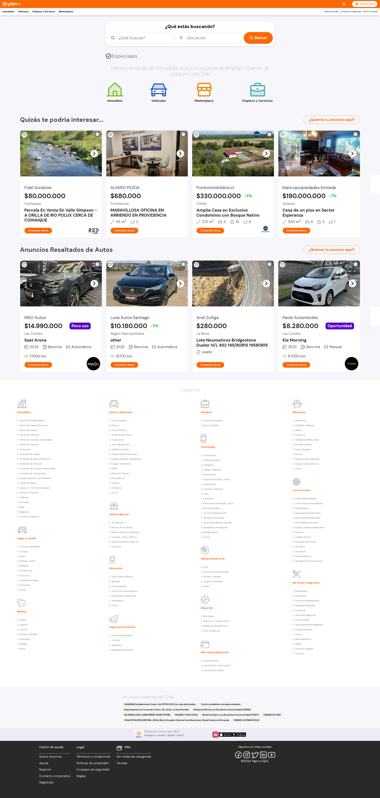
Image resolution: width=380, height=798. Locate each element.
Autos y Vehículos (121, 412)
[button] (94, 153)
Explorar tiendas (331, 11)
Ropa (22, 648)
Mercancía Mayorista (215, 652)
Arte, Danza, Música (122, 576)
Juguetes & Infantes (122, 627)
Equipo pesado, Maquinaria (126, 458)
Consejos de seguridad (350, 11)
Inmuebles (8, 11)
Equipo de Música (121, 463)
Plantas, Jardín (27, 561)
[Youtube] (271, 755)
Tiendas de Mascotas (307, 439)
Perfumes (25, 639)
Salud (298, 643)
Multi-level (300, 595)
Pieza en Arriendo (29, 492)
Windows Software (213, 517)
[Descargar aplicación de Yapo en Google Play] (239, 734)
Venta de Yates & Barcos (125, 541)
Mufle (114, 468)
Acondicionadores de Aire (217, 522)
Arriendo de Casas (30, 454)
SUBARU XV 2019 (272, 714)
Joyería (23, 624)
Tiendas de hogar (29, 580)
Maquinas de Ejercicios (215, 625)
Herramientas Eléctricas (308, 513)
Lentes (23, 629)
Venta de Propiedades (32, 420)
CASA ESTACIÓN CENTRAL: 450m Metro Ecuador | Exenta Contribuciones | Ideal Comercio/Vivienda (176, 720)
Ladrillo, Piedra (303, 537)
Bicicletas (208, 616)
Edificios (24, 497)
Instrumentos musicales (216, 571)
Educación (116, 568)
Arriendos (25, 449)
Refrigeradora (210, 532)
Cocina (23, 551)
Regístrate (46, 782)
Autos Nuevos (119, 430)
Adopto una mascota (307, 463)
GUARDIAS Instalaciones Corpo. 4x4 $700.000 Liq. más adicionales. (160, 704)
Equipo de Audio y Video (216, 479)
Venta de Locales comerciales (36, 439)
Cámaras (208, 465)
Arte (205, 567)
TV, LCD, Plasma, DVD (214, 513)
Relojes (23, 643)
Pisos (22, 556)
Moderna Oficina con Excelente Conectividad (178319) (222, 709)
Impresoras (209, 484)
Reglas (81, 776)
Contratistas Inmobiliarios (309, 503)
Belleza (21, 611)
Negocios (25, 511)
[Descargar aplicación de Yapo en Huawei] (215, 734)
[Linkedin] (263, 755)
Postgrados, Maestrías (123, 595)
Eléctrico (300, 532)
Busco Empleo (211, 425)
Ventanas (25, 585)
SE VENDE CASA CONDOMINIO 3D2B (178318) (147, 714)
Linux (206, 493)
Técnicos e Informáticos (124, 591)
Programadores (303, 629)
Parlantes (208, 498)
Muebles (24, 565)
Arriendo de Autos (121, 434)
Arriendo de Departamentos (35, 458)
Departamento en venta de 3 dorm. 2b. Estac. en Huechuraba (156, 709)
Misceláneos (301, 508)
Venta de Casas (28, 430)
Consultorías (302, 619)
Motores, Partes (120, 473)
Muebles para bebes (122, 649)
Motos (115, 425)
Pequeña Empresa (305, 605)
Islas (22, 507)
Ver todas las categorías (133, 757)
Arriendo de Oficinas (31, 463)
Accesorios (117, 439)
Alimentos (300, 420)
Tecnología (208, 447)
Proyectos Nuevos (29, 516)
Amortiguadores (120, 444)
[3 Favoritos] (110, 134)
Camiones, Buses (120, 449)
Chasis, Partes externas (124, 454)
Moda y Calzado (28, 634)
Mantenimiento (303, 556)
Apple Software (211, 460)
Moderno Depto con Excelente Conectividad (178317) (230, 714)
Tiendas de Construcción (309, 561)
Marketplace (66, 11)
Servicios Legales (304, 648)
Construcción (301, 490)
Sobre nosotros (50, 757)
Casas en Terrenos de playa (35, 487)
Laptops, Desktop (213, 489)
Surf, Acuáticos (211, 630)
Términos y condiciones (93, 757)
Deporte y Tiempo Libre (216, 621)
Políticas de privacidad (92, 763)
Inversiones (301, 591)
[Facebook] (238, 755)
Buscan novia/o (303, 444)
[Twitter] (255, 755)
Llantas (115, 482)
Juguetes (116, 645)
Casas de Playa (28, 482)
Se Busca (116, 487)
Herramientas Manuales (307, 517)
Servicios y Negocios (306, 582)
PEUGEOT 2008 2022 (186, 714)
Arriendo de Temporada (33, 473)
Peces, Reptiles (303, 449)
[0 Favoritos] (196, 134)
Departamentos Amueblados (35, 478)
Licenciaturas (118, 586)
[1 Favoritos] (24, 134)
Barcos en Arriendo (121, 527)
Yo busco (116, 546)
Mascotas (299, 412)
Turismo (299, 653)
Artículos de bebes (121, 635)
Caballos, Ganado (304, 425)
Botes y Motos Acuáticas (125, 532)
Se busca (25, 575)
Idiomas (115, 581)
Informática (209, 474)
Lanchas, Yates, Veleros (124, 537)
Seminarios (117, 600)
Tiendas (121, 763)
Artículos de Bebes (30, 546)
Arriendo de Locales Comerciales (37, 468)
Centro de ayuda (369, 11)
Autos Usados (119, 420)
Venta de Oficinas (29, 434)
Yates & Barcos (119, 514)
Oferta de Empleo (213, 420)
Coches (115, 640)
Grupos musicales (213, 581)
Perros (298, 454)
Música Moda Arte (213, 558)
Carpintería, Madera (306, 498)
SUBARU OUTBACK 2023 (246, 720)
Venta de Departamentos (34, 425)
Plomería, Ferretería (305, 541)
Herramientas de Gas (306, 522)
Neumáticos (117, 478)
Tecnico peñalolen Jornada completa (220, 704)
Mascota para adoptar (307, 458)
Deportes (207, 608)
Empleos (206, 412)
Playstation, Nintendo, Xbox (218, 503)
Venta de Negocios (305, 615)
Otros (23, 589)
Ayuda (43, 763)
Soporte (45, 769)
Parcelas (24, 502)
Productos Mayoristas (307, 600)
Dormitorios (26, 570)
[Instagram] (247, 755)
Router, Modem (211, 508)
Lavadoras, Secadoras (215, 527)
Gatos (298, 430)
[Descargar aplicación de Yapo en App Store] (225, 734)
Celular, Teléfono (212, 469)
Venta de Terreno (29, 444)
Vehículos (23, 11)
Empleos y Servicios (44, 11)
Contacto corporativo (55, 776)
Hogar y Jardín (26, 538)
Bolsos (23, 619)
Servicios (300, 546)
